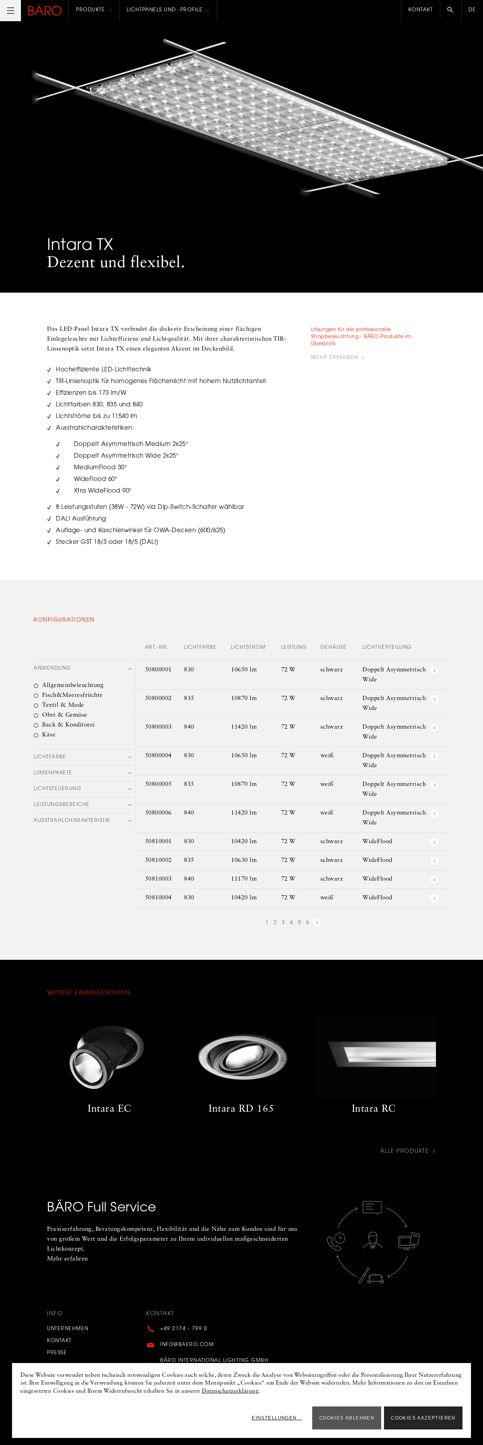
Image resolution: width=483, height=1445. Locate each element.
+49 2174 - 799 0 (183, 1329)
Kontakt (420, 10)
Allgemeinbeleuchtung (73, 685)
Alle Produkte (404, 1151)
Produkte (90, 10)
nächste (316, 924)
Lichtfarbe (50, 757)
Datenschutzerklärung (230, 1391)
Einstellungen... (277, 1418)
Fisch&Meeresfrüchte (72, 695)
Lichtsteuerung (57, 789)
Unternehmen (68, 1329)
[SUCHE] (450, 10)
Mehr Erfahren (335, 358)
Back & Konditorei (68, 725)
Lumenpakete (53, 773)
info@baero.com (187, 1345)
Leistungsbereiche (62, 805)
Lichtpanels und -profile (165, 10)
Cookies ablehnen (346, 1418)
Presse (57, 1353)
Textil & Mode (63, 705)
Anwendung (52, 668)
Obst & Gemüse (64, 715)
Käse (49, 735)
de (472, 10)
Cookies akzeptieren (423, 1418)
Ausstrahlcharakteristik (72, 820)
